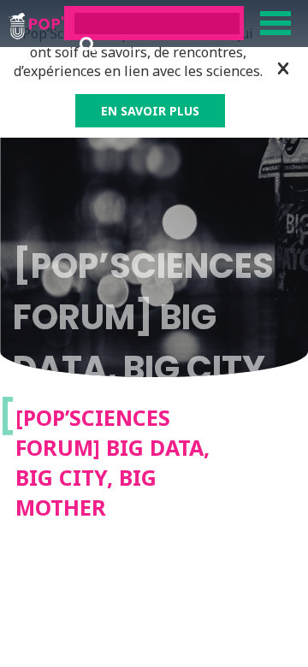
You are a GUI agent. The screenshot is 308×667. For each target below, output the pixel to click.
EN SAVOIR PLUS (150, 111)
